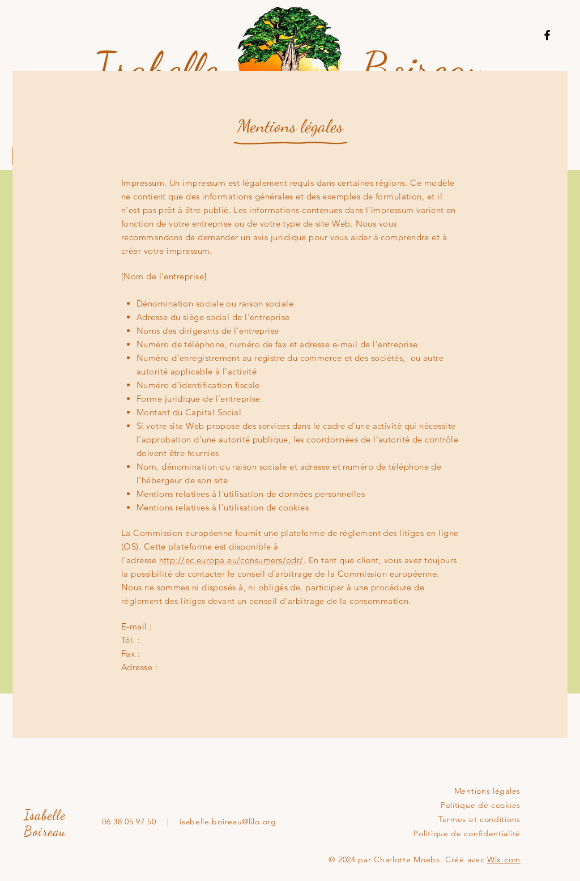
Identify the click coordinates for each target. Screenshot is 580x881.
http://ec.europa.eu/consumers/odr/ (231, 560)
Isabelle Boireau (45, 823)
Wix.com (504, 859)
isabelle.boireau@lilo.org (228, 821)
